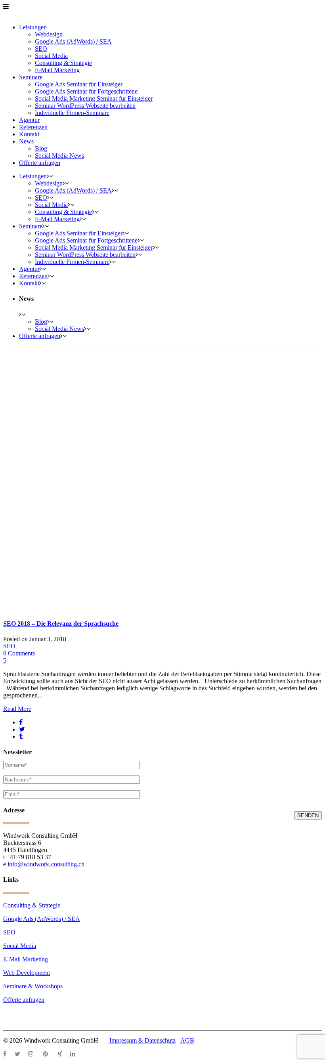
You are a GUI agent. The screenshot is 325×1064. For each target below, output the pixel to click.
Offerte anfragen (23, 999)
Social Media (19, 945)
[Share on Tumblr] (21, 736)
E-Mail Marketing (25, 959)
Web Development (26, 972)
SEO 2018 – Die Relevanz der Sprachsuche (61, 623)
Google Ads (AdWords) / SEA (41, 918)
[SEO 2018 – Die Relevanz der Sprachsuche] (88, 608)
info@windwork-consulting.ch (46, 864)
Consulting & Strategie (31, 905)
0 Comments (19, 653)
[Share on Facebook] (21, 722)
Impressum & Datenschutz (142, 1040)
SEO (9, 646)
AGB (187, 1040)
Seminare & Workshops (33, 986)
